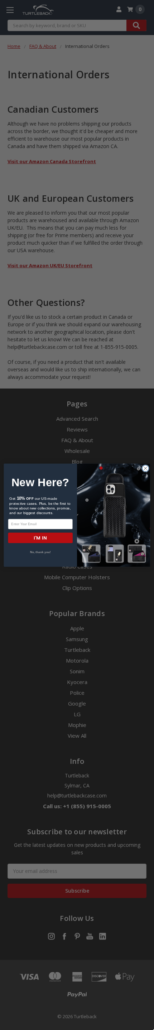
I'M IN (40, 537)
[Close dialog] (145, 468)
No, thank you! (40, 552)
